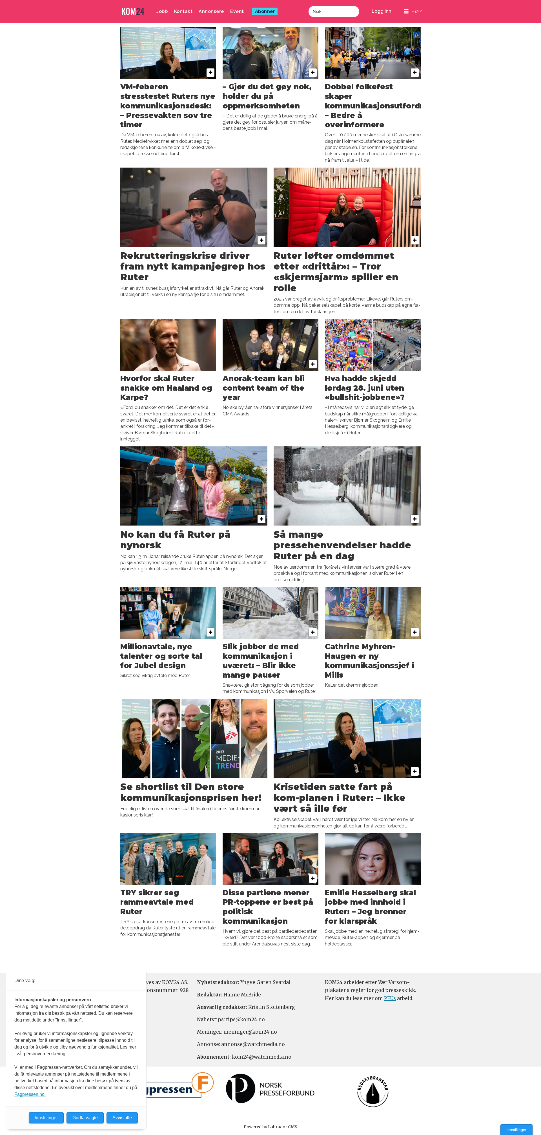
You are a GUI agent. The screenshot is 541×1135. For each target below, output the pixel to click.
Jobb (162, 11)
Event (237, 11)
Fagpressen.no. (30, 1094)
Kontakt (183, 11)
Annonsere (211, 11)
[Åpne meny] (413, 11)
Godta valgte (85, 1117)
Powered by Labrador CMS (270, 1126)
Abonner (265, 11)
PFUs (390, 998)
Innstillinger (516, 1129)
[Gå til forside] (133, 11)
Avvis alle (122, 1117)
